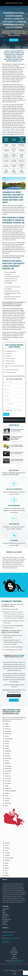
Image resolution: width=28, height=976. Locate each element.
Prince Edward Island (6, 919)
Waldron (7, 793)
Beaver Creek (8, 758)
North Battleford (9, 738)
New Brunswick (5, 915)
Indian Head (8, 803)
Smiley (6, 795)
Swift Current (8, 733)
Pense (6, 865)
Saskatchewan (5, 914)
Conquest (7, 853)
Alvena (6, 845)
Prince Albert (8, 731)
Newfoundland (5, 921)
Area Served (4, 924)
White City (7, 773)
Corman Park (8, 778)
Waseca (7, 800)
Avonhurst (7, 860)
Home (14, 947)
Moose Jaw (8, 728)
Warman (8, 129)
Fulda (6, 873)
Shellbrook (7, 763)
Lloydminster (8, 766)
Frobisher (7, 855)
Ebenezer (7, 848)
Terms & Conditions (17, 410)
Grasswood (8, 783)
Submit (6, 414)
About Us (14, 950)
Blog (14, 956)
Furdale (7, 786)
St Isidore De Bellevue (10, 790)
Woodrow (7, 843)
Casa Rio (7, 753)
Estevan (7, 743)
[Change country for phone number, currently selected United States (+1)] (5, 403)
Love (6, 870)
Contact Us (14, 958)
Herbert (7, 868)
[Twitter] (15, 973)
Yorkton (7, 736)
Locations (14, 954)
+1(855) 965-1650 (8, 935)
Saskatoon (7, 726)
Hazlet (6, 863)
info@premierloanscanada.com (11, 938)
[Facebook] (13, 973)
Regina (6, 723)
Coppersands (8, 751)
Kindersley (7, 756)
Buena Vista (8, 776)
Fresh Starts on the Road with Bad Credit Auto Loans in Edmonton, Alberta (16, 438)
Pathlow (7, 875)
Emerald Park (8, 771)
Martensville (8, 788)
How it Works (14, 952)
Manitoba (4, 922)
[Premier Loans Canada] (14, 3)
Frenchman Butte (9, 857)
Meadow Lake (8, 768)
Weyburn (7, 741)
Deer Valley (8, 781)
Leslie (6, 850)
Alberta (3, 910)
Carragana (7, 798)
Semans (7, 746)
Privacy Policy (5, 941)
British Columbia (5, 908)
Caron (6, 805)
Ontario (3, 912)
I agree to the (13, 410)
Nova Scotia (4, 917)
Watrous (13, 129)
